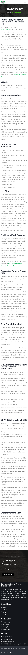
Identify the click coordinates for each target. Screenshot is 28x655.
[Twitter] (5, 653)
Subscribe (7, 574)
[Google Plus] (8, 653)
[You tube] (11, 653)
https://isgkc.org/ (6, 29)
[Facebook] (2, 653)
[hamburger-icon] (25, 2)
